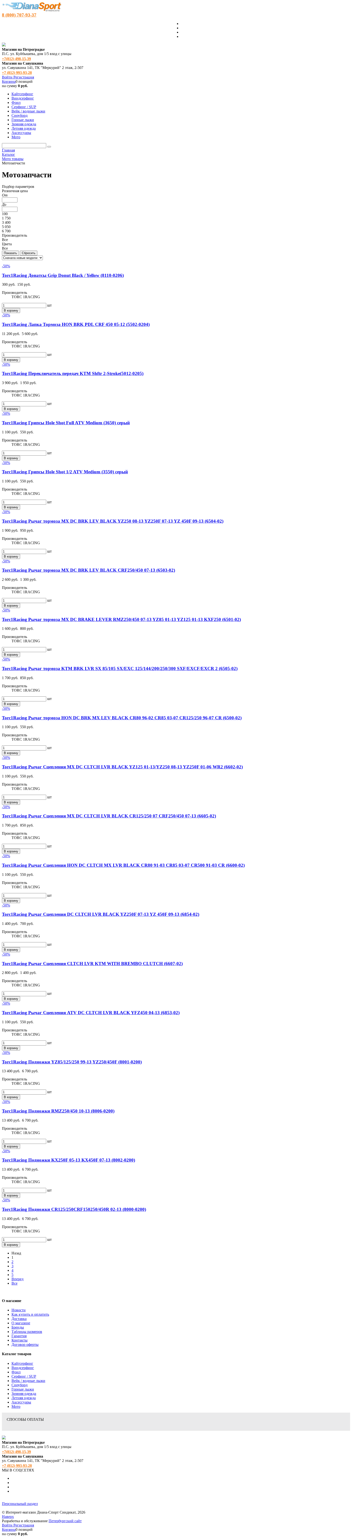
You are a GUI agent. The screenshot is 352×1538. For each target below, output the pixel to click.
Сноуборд (19, 1385)
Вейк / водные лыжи (28, 1381)
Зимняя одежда (23, 1394)
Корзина (9, 81)
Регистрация (23, 77)
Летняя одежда (23, 1398)
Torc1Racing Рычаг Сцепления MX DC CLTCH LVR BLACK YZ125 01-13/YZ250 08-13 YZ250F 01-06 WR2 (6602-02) (122, 766)
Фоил (16, 1372)
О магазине (20, 1323)
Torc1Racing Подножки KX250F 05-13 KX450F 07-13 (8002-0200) (68, 1160)
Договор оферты (25, 1344)
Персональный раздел (20, 1504)
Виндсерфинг (22, 1368)
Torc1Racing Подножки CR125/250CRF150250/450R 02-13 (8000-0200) (74, 1209)
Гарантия (19, 1336)
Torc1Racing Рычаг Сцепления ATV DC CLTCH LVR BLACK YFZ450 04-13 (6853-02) (91, 1012)
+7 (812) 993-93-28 (17, 73)
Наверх (8, 1517)
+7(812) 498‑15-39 (16, 59)
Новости (18, 1310)
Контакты (19, 1340)
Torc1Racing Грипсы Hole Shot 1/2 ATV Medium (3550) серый (65, 471)
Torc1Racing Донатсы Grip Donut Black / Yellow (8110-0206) (63, 275)
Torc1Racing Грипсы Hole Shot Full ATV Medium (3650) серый (66, 422)
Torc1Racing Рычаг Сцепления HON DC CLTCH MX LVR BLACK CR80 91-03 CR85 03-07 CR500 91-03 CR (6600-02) (123, 865)
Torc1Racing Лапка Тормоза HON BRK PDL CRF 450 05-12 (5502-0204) (76, 324)
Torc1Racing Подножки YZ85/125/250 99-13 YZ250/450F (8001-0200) (72, 1061)
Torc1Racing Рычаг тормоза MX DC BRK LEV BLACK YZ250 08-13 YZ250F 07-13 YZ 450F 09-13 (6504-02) (112, 521)
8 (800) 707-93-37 (19, 14)
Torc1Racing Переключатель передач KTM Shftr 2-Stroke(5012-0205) (72, 373)
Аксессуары (21, 1402)
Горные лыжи (22, 1389)
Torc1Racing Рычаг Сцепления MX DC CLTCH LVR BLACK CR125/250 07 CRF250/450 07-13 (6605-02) (109, 815)
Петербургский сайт (65, 1521)
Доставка (19, 1319)
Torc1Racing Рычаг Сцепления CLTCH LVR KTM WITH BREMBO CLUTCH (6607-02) (92, 963)
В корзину (11, 310)
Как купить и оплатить (30, 1314)
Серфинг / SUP (23, 1376)
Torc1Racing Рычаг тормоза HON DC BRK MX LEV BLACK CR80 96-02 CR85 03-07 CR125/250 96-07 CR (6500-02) (122, 717)
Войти (7, 77)
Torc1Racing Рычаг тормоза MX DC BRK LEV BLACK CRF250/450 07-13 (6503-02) (88, 570)
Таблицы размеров (26, 1332)
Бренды (17, 1327)
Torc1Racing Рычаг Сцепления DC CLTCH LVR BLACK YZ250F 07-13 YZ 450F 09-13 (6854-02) (100, 914)
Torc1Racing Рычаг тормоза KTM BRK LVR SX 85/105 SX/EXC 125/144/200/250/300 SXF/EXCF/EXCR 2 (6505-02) (120, 668)
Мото (15, 1406)
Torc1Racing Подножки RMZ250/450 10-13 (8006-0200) (58, 1110)
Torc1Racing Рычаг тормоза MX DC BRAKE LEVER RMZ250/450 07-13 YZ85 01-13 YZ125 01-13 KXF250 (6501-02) (121, 619)
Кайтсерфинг (22, 1363)
